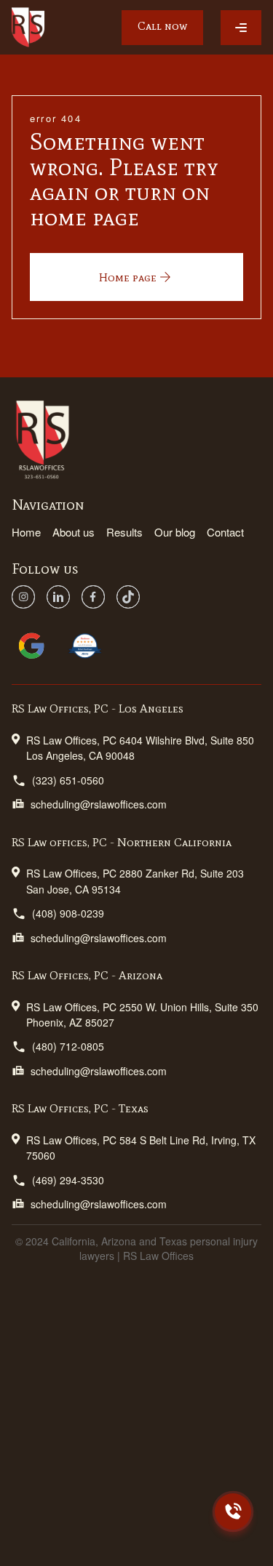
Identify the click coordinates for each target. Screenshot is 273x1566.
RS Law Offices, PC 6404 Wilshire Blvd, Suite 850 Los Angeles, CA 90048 (140, 748)
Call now (162, 26)
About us (73, 531)
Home (26, 531)
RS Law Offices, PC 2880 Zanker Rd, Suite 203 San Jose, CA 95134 (135, 881)
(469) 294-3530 (68, 1180)
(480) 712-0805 (68, 1046)
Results (124, 531)
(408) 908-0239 (68, 913)
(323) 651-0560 (68, 780)
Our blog (174, 531)
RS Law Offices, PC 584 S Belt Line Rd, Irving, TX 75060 (141, 1148)
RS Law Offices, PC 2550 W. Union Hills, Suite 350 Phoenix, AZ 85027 (142, 1014)
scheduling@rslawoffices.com (99, 804)
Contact (225, 531)
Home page (128, 277)
